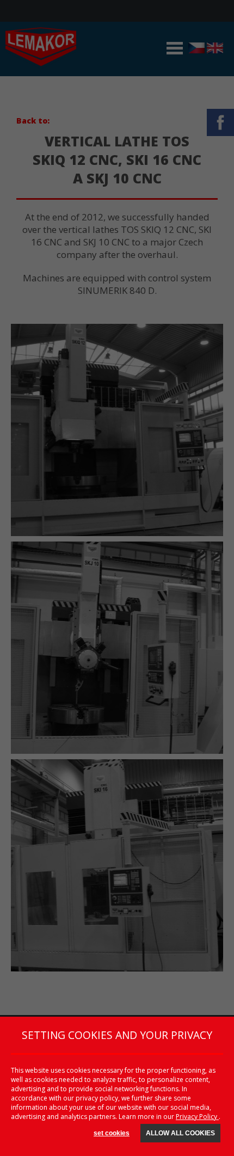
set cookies (112, 1133)
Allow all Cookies (180, 1133)
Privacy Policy (197, 1116)
